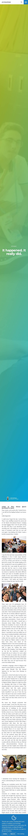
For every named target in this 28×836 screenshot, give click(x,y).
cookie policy (20, 825)
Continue (5, 833)
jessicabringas (14, 498)
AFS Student (13, 246)
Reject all (13, 833)
